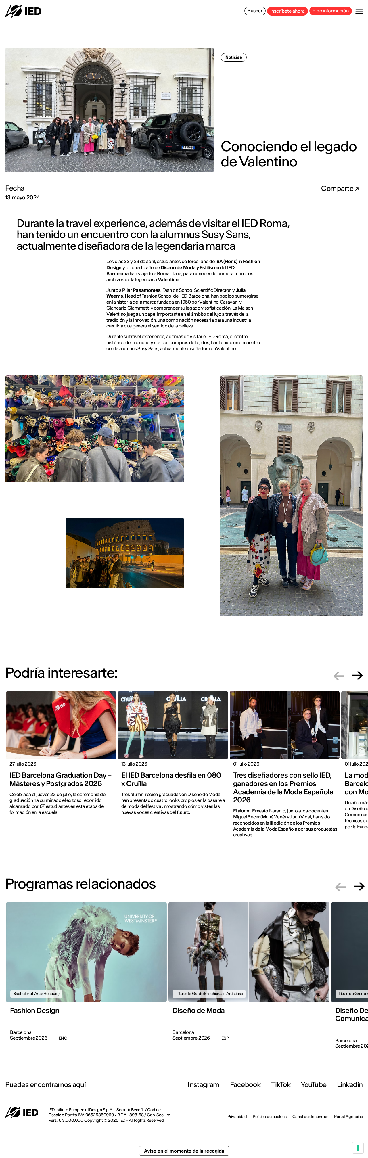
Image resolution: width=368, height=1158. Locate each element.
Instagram (204, 1084)
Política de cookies (269, 1116)
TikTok (280, 1084)
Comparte (338, 188)
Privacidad (237, 1116)
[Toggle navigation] (359, 11)
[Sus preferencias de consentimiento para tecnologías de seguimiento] (357, 1147)
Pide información (331, 11)
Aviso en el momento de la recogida (184, 1151)
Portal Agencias (348, 1116)
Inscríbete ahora (287, 11)
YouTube (314, 1084)
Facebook (245, 1084)
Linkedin (350, 1084)
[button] (338, 675)
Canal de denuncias (310, 1116)
